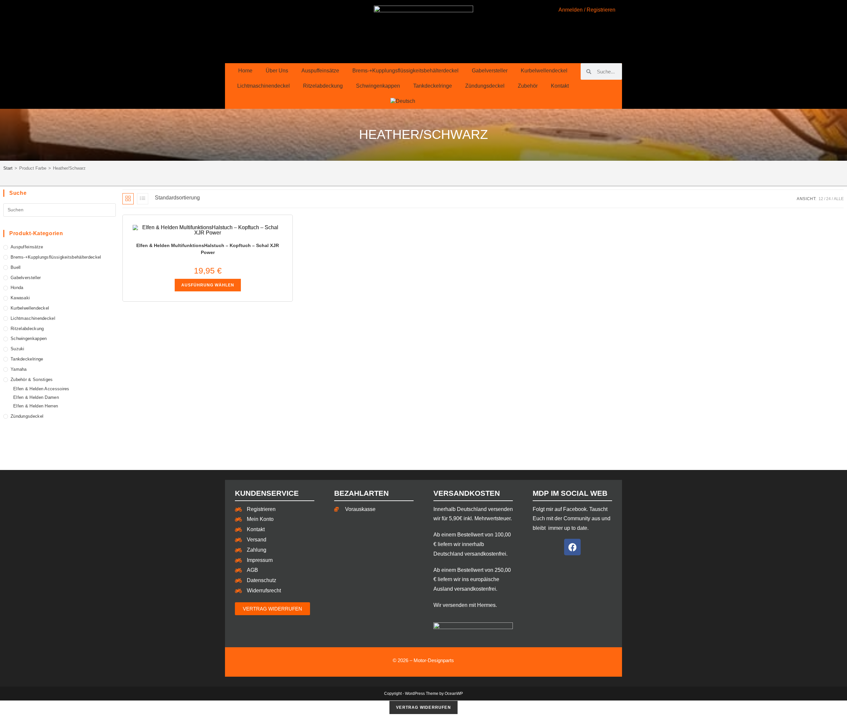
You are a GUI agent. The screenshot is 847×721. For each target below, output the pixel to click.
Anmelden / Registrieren (586, 10)
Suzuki (17, 348)
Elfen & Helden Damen (36, 397)
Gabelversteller (490, 70)
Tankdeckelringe (432, 86)
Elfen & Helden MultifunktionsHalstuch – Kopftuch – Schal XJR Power (207, 249)
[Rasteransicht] (128, 198)
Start (8, 168)
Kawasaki (20, 297)
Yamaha (19, 369)
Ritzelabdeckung (323, 86)
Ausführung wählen (207, 285)
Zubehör (528, 86)
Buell (16, 267)
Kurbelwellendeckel (544, 70)
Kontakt (560, 86)
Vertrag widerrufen (423, 707)
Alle (839, 198)
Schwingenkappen (378, 86)
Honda (17, 287)
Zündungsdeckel (485, 86)
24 (828, 198)
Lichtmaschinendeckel (263, 86)
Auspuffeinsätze (320, 70)
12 (821, 198)
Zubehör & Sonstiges (32, 379)
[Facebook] (572, 547)
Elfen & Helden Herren (35, 405)
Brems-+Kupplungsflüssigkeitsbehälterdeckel (405, 70)
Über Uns (277, 70)
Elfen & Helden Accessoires (41, 388)
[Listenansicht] (142, 198)
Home (245, 70)
